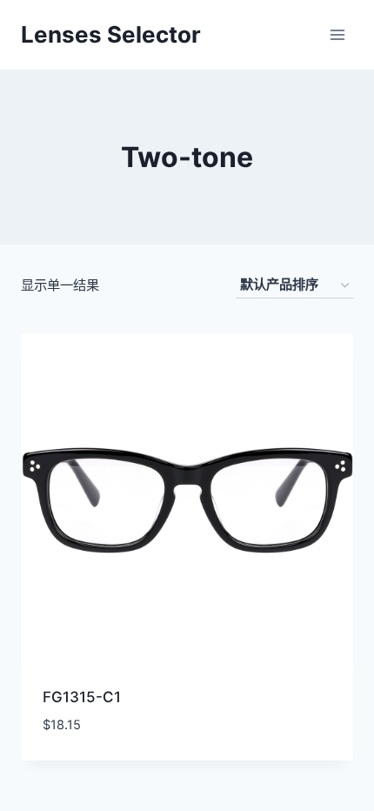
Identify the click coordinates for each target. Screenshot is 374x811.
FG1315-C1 (82, 697)
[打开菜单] (337, 34)
